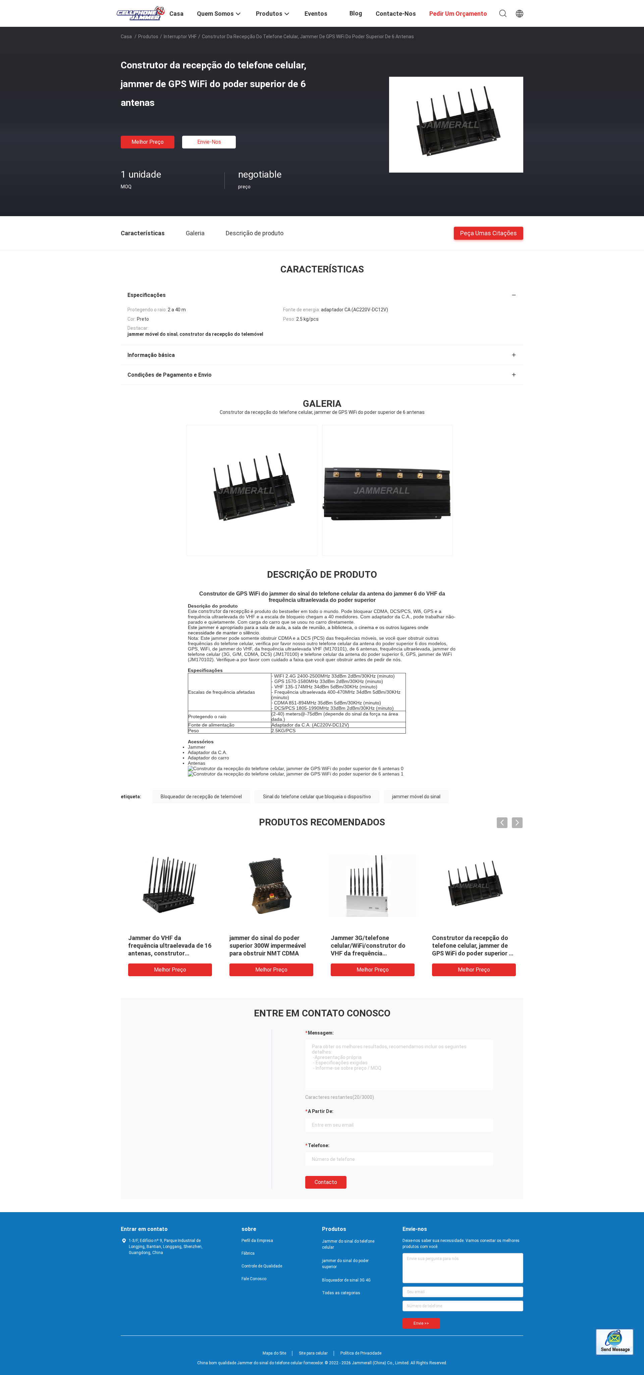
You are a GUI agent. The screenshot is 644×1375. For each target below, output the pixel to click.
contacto (326, 1182)
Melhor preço (147, 142)
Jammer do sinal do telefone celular (348, 1244)
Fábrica (248, 1253)
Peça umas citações (488, 232)
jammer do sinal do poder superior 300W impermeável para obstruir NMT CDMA (267, 945)
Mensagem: (321, 1033)
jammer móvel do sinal (416, 796)
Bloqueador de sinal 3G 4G (346, 1280)
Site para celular (313, 1353)
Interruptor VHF (180, 36)
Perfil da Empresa (257, 1240)
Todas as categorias (341, 1293)
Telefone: (318, 1145)
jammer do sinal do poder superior (345, 1263)
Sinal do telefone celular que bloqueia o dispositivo (317, 796)
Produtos (148, 36)
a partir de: (320, 1111)
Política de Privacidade (360, 1353)
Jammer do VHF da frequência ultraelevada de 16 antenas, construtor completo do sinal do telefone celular (169, 953)
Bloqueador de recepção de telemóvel (201, 796)
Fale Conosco (253, 1278)
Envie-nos (209, 142)
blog (356, 13)
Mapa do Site (274, 1353)
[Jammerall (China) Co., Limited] (141, 12)
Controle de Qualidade (261, 1266)
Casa (126, 36)
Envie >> (421, 1323)
